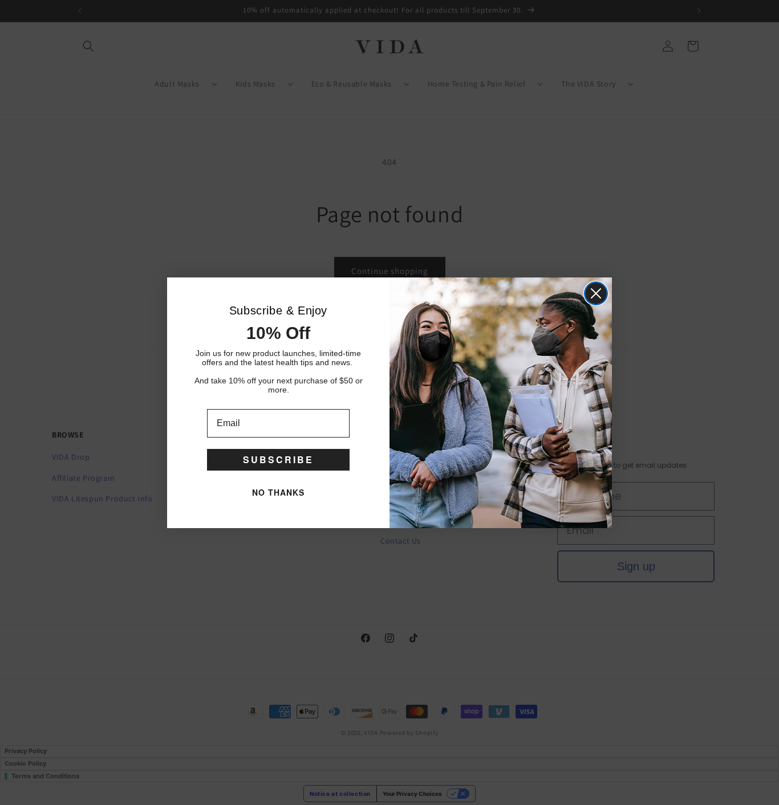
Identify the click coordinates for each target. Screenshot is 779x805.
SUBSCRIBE (278, 459)
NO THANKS (278, 492)
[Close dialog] (596, 293)
